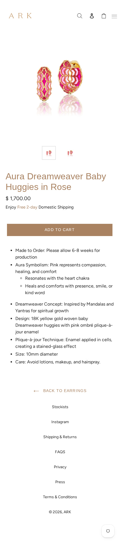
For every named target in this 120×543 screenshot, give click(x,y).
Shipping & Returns (60, 437)
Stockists (60, 407)
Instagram (60, 422)
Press (60, 482)
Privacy (60, 467)
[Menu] (113, 15)
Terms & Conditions (60, 497)
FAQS (60, 452)
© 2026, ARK (60, 512)
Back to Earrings (64, 390)
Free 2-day (27, 207)
